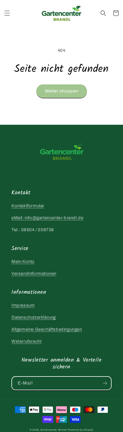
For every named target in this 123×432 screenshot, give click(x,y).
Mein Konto (23, 261)
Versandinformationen (33, 273)
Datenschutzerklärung (33, 317)
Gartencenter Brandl (53, 430)
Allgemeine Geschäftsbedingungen (46, 329)
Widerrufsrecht (26, 341)
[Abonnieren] (104, 383)
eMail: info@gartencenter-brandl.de (47, 217)
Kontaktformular (27, 205)
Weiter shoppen (61, 91)
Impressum (23, 305)
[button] (7, 13)
